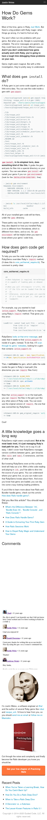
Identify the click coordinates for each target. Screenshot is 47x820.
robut (41, 708)
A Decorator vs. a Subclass (17, 803)
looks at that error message (25, 336)
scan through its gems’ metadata (22, 344)
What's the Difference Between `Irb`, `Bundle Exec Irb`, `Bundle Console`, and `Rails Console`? (23, 509)
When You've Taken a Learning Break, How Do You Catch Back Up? (24, 789)
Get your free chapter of (23, 770)
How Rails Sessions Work (17, 526)
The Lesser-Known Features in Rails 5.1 (23, 808)
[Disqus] (23, 577)
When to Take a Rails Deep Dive (20, 799)
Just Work (35, 26)
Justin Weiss (8, 2)
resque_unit (11, 711)
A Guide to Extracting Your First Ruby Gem (24, 521)
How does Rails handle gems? (15, 495)
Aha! (40, 705)
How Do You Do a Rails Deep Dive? (21, 794)
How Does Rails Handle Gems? (19, 517)
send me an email (20, 714)
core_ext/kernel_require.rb (27, 262)
